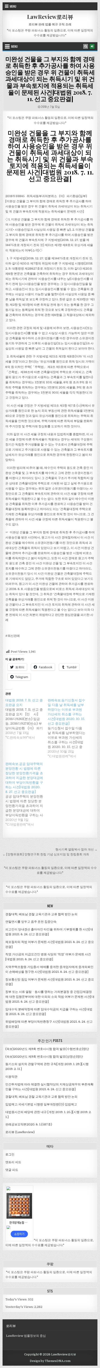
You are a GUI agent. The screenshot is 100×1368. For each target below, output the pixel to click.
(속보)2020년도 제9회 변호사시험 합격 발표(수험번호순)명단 (47, 1049)
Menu (13, 6)
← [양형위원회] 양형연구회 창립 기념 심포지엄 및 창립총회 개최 (46, 854)
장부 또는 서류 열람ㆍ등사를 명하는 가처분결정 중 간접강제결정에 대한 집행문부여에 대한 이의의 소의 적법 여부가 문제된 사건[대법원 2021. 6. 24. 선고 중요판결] (49, 996)
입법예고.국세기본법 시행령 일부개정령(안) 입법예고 (41, 1104)
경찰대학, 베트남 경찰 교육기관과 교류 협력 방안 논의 (41, 914)
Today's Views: (16, 1299)
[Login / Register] (92, 46)
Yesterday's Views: (19, 1307)
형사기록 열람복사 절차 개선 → (76, 849)
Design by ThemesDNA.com (50, 1361)
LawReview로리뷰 (50, 16)
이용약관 (11, 1076)
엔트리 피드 (13, 1162)
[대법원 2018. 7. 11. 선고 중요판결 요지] (26, 719)
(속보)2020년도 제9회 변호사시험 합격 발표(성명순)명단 (44, 1056)
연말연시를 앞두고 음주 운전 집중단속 (31, 921)
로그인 (9, 1154)
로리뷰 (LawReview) (20, 1132)
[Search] (85, 46)
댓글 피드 (11, 1170)
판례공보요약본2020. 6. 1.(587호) (28, 1124)
